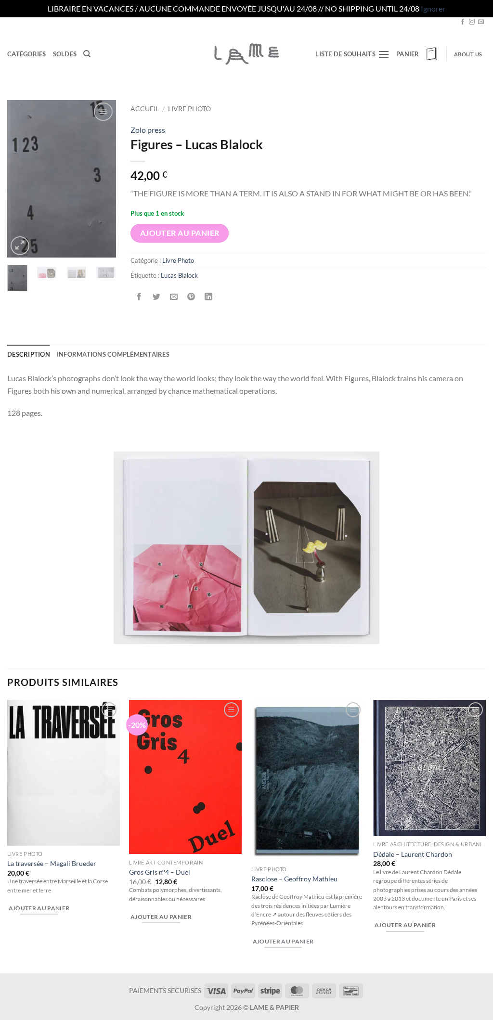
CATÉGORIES (26, 54)
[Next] (101, 178)
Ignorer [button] (433, 8)
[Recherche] (87, 54)
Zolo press (147, 129)
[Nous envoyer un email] (481, 22)
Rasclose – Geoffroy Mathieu (294, 879)
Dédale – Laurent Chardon (412, 854)
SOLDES (65, 54)
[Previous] (21, 178)
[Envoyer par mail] (174, 297)
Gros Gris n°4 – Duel (159, 872)
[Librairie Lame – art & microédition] (246, 54)
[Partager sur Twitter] (157, 297)
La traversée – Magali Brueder (51, 863)
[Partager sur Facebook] (139, 297)
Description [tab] (28, 354)
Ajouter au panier (180, 233)
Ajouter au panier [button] (39, 908)
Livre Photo (189, 109)
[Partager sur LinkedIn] (209, 297)
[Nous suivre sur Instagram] (472, 22)
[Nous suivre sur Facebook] (463, 22)
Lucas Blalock (179, 275)
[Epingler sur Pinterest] (191, 297)
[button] (418, 53)
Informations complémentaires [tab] (113, 354)
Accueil (144, 109)
